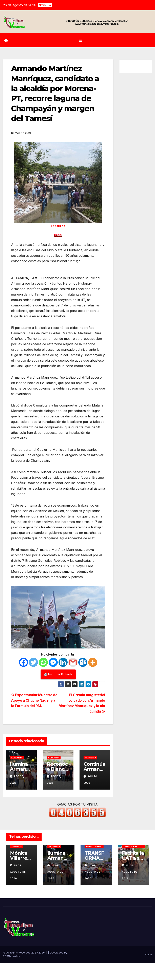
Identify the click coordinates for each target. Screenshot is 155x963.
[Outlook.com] (82, 662)
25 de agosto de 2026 (18, 872)
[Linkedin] (63, 662)
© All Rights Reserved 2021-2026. (24, 952)
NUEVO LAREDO (94, 846)
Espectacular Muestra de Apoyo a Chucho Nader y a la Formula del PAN (34, 700)
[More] (92, 662)
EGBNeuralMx (11, 956)
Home (148, 954)
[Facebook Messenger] (53, 662)
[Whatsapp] (43, 662)
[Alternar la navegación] (80, 40)
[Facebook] (23, 662)
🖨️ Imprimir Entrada (58, 674)
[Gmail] (73, 662)
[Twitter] (33, 662)
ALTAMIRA (16, 757)
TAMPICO (16, 846)
